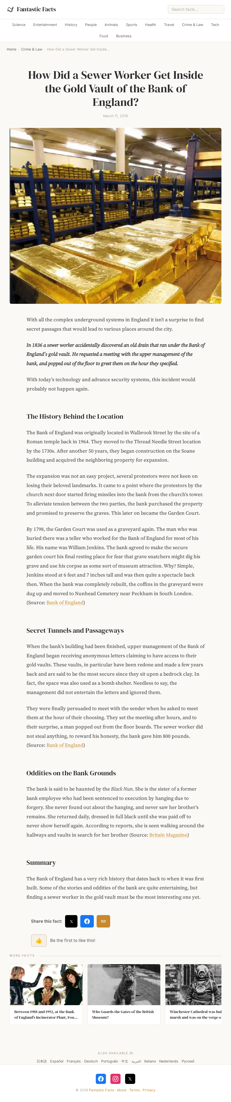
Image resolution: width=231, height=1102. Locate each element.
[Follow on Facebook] (101, 1079)
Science (18, 25)
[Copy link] (103, 921)
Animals (111, 25)
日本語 (42, 1061)
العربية (136, 1061)
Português (109, 1061)
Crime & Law (192, 25)
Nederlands (168, 1061)
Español (56, 1061)
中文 (124, 1061)
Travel (169, 25)
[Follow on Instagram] (115, 1079)
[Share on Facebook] (87, 921)
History (71, 25)
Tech (215, 25)
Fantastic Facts (101, 1090)
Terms (134, 1090)
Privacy (149, 1090)
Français (74, 1061)
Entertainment (45, 25)
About (121, 1090)
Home (11, 49)
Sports (131, 25)
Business (124, 36)
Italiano (150, 1061)
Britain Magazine (168, 835)
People (91, 25)
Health (150, 25)
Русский (188, 1061)
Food (103, 36)
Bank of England (64, 602)
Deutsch (91, 1061)
